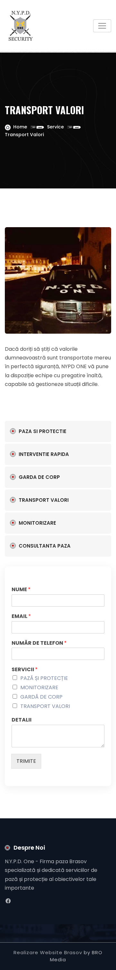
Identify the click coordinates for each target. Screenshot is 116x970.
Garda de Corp (39, 477)
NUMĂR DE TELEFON (39, 643)
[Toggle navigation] (102, 25)
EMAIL (21, 616)
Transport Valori (44, 500)
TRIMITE (26, 761)
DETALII (22, 720)
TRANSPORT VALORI (45, 706)
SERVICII (25, 669)
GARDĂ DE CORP (41, 697)
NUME (21, 589)
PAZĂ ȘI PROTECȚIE (44, 678)
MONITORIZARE (39, 687)
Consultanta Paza (45, 545)
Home (20, 127)
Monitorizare (37, 523)
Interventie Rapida (44, 454)
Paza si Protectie (42, 431)
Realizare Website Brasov (48, 952)
